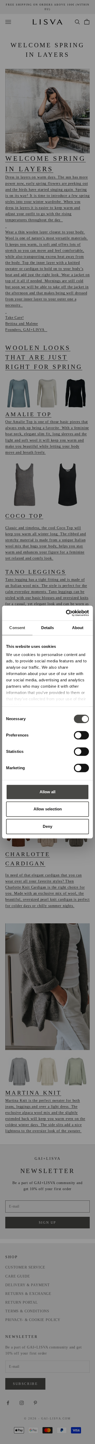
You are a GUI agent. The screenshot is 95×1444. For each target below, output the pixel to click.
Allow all (47, 792)
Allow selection (48, 809)
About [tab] (78, 627)
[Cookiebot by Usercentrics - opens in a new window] (67, 613)
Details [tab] (47, 627)
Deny (47, 826)
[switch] (81, 735)
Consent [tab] (17, 627)
